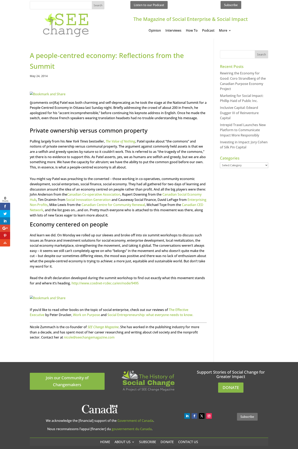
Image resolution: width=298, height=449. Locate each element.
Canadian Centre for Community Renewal (113, 205)
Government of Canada (135, 420)
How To (192, 31)
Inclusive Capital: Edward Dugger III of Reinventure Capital (239, 112)
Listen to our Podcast (149, 5)
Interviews (173, 31)
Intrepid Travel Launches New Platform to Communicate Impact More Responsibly (243, 130)
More (223, 31)
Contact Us (188, 442)
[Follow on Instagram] (209, 416)
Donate (167, 442)
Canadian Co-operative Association (93, 194)
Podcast (208, 31)
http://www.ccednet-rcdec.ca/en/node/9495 (105, 283)
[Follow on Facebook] (194, 416)
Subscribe (231, 5)
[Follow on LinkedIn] (187, 416)
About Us (123, 442)
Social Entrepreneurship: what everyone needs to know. (150, 315)
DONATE (231, 387)
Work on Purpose (86, 315)
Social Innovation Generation (88, 199)
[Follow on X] (202, 416)
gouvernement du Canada (132, 429)
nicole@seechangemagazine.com (89, 337)
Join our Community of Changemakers (67, 381)
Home (105, 442)
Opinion (155, 31)
